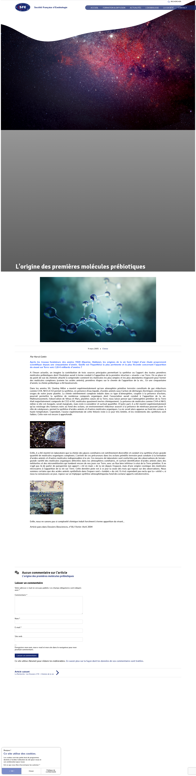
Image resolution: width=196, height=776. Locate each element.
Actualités (135, 8)
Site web (18, 636)
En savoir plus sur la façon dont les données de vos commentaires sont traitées (104, 661)
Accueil (94, 8)
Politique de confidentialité (51, 771)
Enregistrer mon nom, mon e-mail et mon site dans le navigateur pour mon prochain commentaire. (46, 649)
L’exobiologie (152, 8)
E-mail (18, 627)
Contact (182, 8)
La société (168, 8)
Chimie (105, 349)
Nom (17, 618)
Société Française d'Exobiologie (50, 7)
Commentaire (21, 595)
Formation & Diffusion (114, 8)
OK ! (12, 771)
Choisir (31, 771)
